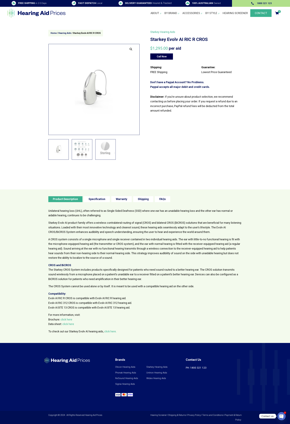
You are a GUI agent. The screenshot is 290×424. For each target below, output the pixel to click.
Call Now (162, 56)
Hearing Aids (64, 33)
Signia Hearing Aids (125, 384)
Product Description (65, 199)
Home (54, 33)
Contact (261, 13)
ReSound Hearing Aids (126, 378)
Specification (97, 199)
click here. (110, 331)
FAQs (162, 199)
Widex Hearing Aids (156, 378)
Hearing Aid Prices (93, 415)
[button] (131, 49)
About (155, 13)
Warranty (121, 199)
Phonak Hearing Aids (125, 372)
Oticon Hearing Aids (125, 367)
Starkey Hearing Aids (162, 32)
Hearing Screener (235, 13)
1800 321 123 (264, 3)
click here (66, 319)
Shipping (143, 199)
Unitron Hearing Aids (156, 372)
